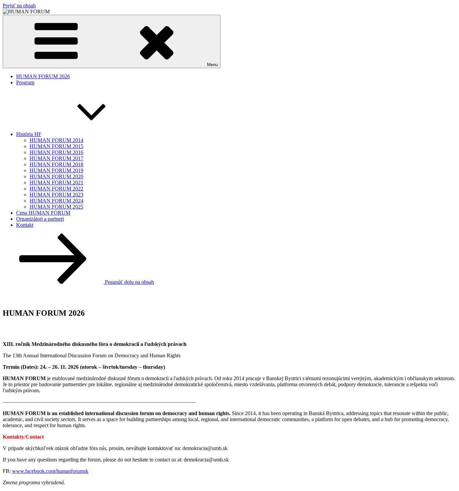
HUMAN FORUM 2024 (56, 201)
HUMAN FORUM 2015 (56, 146)
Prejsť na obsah (19, 5)
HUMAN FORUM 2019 (56, 170)
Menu (212, 64)
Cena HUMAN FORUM (43, 213)
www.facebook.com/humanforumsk (50, 471)
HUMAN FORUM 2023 (56, 194)
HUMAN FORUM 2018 (56, 164)
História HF (28, 134)
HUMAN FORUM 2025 (56, 207)
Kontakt (24, 225)
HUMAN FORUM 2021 (56, 182)
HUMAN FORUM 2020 (56, 176)
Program (25, 82)
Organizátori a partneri (40, 219)
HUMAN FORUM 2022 (56, 188)
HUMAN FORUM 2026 (43, 76)
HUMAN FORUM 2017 (56, 158)
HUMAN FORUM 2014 (56, 140)
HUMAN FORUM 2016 (56, 152)
